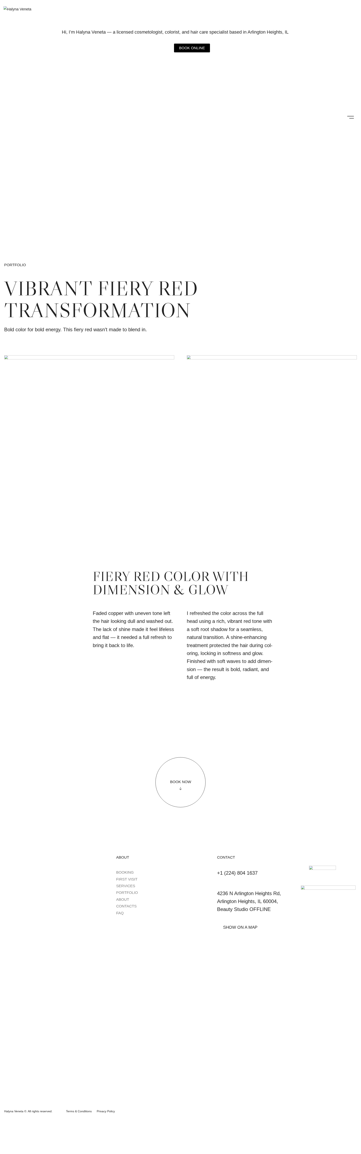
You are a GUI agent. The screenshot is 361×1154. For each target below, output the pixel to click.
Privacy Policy (106, 1111)
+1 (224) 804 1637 (237, 873)
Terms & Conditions (79, 1111)
